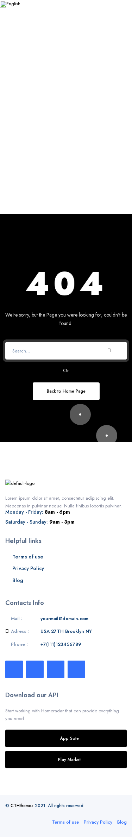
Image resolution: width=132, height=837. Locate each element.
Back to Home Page (66, 391)
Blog (17, 580)
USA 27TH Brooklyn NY (66, 631)
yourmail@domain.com (64, 618)
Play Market (69, 759)
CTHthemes (22, 805)
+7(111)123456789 (60, 644)
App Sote (69, 738)
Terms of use (27, 556)
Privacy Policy (28, 568)
